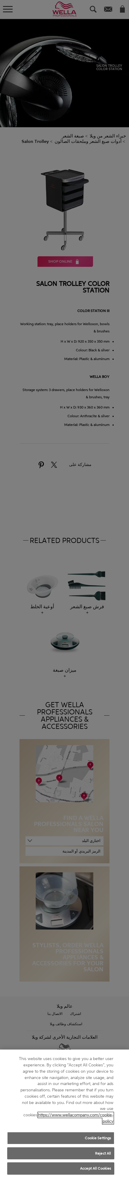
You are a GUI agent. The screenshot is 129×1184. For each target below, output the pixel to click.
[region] (64, 1117)
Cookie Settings (98, 1138)
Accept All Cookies (95, 1168)
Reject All (103, 1153)
